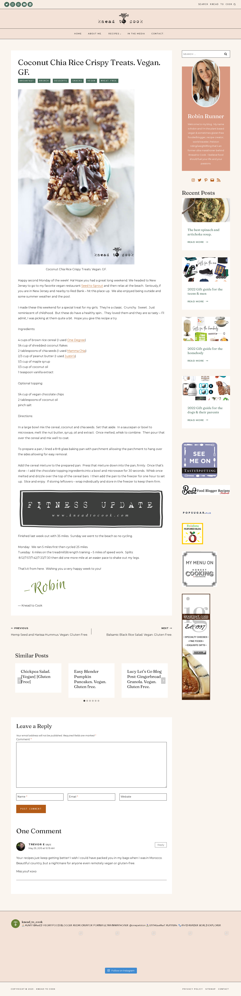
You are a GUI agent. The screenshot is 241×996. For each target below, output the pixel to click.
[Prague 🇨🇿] (139, 948)
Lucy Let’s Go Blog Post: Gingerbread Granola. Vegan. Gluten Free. (144, 679)
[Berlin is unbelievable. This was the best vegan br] (175, 948)
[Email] (24, 4)
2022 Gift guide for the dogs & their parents (205, 410)
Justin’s (70, 356)
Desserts (60, 80)
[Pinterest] (18, 4)
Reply (160, 844)
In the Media (136, 34)
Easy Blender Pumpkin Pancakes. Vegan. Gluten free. (90, 679)
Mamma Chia (76, 351)
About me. (95, 34)
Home (78, 34)
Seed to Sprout (92, 285)
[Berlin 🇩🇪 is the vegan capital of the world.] (212, 948)
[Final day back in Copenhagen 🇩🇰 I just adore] (66, 948)
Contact (223, 989)
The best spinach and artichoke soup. (203, 232)
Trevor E (37, 844)
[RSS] (30, 4)
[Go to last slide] (19, 680)
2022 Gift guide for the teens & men (205, 291)
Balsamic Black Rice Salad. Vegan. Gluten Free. (139, 631)
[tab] (84, 701)
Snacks (77, 80)
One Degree (76, 340)
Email (73, 796)
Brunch (44, 80)
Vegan (91, 80)
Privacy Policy (192, 989)
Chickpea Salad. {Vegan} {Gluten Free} (35, 676)
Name (22, 796)
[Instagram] (12, 4)
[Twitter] (6, 4)
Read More (198, 242)
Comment (24, 739)
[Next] (163, 680)
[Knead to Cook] (120, 19)
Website (126, 796)
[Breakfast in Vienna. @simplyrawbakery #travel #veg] (102, 948)
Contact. (157, 34)
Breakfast (27, 80)
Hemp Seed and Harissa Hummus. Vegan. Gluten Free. (49, 631)
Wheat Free (109, 80)
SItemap (210, 989)
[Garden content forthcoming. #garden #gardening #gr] (29, 948)
